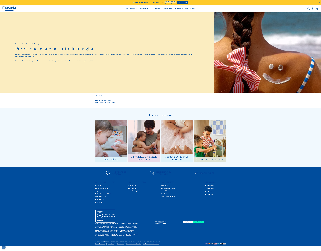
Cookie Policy (120, 243)
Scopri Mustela (190, 8)
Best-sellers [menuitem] (132, 188)
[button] (9, 8)
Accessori (157, 8)
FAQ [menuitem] (96, 191)
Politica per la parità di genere (151, 243)
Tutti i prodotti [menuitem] (132, 185)
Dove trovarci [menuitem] (99, 199)
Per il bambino (131, 8)
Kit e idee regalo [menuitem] (133, 191)
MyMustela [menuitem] (164, 185)
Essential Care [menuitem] (165, 191)
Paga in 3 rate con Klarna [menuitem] (103, 194)
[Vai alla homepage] (15, 44)
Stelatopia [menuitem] (164, 194)
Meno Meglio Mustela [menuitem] (168, 196)
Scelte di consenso (100, 243)
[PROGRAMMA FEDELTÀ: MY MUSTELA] (108, 173)
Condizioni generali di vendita (133, 243)
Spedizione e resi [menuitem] (100, 196)
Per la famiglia (145, 8)
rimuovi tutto (110, 102)
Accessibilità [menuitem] (99, 202)
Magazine (177, 8)
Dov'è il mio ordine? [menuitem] (101, 188)
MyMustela (168, 8)
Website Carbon (199, 222)
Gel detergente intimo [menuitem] (168, 188)
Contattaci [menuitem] (98, 185)
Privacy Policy (111, 243)
